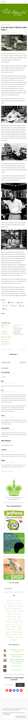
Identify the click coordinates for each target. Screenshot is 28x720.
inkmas (18, 613)
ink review (8, 616)
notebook (7, 624)
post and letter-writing (17, 632)
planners (8, 632)
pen (22, 624)
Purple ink (8, 634)
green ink (9, 613)
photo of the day (11, 629)
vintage (21, 637)
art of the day (5, 349)
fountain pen (14, 611)
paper (18, 624)
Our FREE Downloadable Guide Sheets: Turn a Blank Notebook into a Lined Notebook (17, 661)
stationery (19, 634)
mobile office (9, 621)
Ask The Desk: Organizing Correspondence (5, 333)
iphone (14, 616)
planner (19, 629)
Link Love (14, 619)
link (9, 619)
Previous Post (6, 362)
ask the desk (8, 603)
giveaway (21, 611)
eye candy (8, 608)
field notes (6, 611)
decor (20, 603)
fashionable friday (17, 608)
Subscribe (20, 685)
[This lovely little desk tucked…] (19, 329)
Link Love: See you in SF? (17, 666)
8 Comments (13, 32)
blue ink (15, 603)
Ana (17, 354)
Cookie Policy (7, 714)
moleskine (16, 621)
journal (20, 616)
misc (19, 619)
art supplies (18, 600)
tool (5, 637)
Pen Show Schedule (17, 670)
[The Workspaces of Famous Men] (6, 339)
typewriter (11, 637)
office (13, 624)
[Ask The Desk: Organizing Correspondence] (6, 327)
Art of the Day (6, 24)
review (13, 634)
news (21, 621)
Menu (4, 1)
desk (11, 349)
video (16, 637)
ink (14, 613)
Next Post (23, 362)
